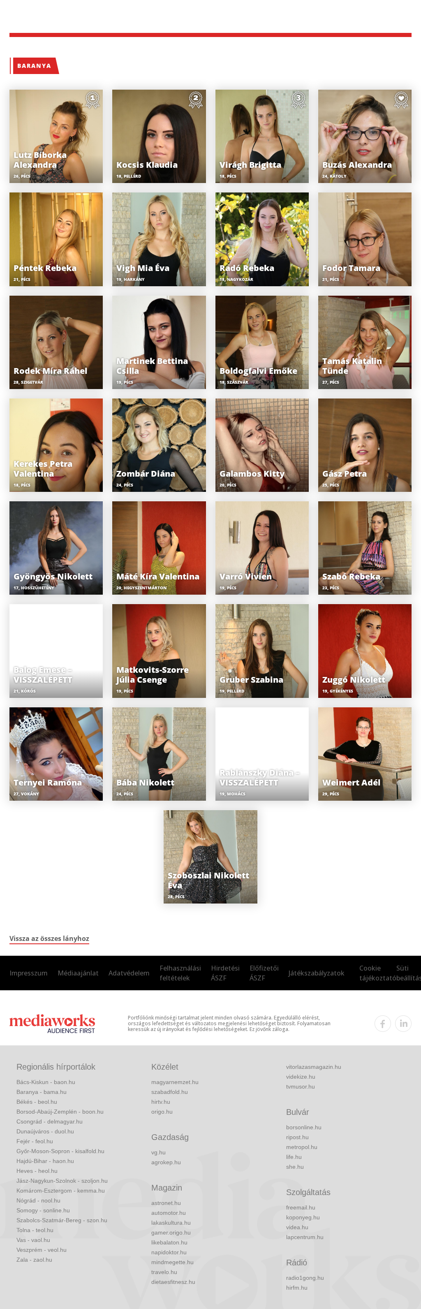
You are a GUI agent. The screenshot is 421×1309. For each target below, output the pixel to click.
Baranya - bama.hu (41, 1092)
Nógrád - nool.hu (38, 1200)
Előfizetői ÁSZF (264, 973)
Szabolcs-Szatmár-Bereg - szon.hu (61, 1220)
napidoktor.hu (169, 1252)
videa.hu (297, 1227)
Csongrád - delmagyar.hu (49, 1121)
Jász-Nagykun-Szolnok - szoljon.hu (62, 1180)
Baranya (34, 66)
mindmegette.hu (172, 1262)
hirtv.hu (160, 1101)
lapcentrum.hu (305, 1237)
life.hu (294, 1157)
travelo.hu (164, 1272)
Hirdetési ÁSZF (225, 973)
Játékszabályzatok (317, 973)
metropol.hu (301, 1147)
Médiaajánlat (78, 973)
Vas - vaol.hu (33, 1240)
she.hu (295, 1166)
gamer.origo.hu (171, 1232)
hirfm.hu (297, 1287)
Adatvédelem (129, 973)
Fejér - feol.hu (34, 1141)
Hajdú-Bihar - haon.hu (45, 1161)
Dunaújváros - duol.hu (45, 1131)
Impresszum (28, 973)
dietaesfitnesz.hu (173, 1282)
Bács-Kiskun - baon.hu (45, 1082)
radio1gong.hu (305, 1277)
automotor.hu (168, 1212)
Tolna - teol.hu (34, 1230)
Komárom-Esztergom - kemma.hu (60, 1190)
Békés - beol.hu (36, 1101)
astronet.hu (166, 1203)
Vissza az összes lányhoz (49, 938)
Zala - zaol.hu (34, 1259)
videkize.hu (300, 1076)
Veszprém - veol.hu (41, 1249)
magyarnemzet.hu (175, 1082)
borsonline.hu (304, 1127)
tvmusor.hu (300, 1086)
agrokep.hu (166, 1162)
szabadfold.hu (169, 1092)
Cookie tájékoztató (377, 973)
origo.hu (162, 1111)
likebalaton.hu (169, 1242)
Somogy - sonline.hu (43, 1210)
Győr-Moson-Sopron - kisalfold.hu (60, 1151)
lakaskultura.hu (171, 1222)
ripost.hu (297, 1137)
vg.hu (158, 1152)
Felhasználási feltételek (180, 973)
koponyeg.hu (303, 1217)
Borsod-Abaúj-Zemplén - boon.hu (60, 1111)
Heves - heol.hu (37, 1171)
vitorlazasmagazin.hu (313, 1066)
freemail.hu (300, 1207)
